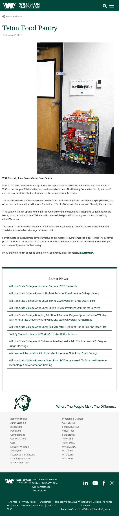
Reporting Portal (18, 418)
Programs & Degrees (72, 418)
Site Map (13, 501)
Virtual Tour (68, 430)
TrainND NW (68, 442)
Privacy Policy (29, 501)
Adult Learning (18, 422)
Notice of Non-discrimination (28, 505)
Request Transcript (19, 462)
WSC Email (67, 450)
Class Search (68, 422)
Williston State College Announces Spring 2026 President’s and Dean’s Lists (52, 300)
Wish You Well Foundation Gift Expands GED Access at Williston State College (53, 353)
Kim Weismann (85, 252)
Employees (16, 450)
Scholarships (68, 434)
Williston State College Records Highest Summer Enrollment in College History (54, 293)
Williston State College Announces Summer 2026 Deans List (43, 286)
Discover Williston (19, 446)
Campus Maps (17, 434)
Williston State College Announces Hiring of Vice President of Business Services (54, 308)
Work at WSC (69, 446)
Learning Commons (20, 458)
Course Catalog (18, 438)
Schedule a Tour (70, 426)
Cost (12, 442)
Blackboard (16, 426)
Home (8, 16)
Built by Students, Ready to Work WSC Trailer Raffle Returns (43, 334)
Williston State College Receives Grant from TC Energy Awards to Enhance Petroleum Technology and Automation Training (58, 362)
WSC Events (68, 454)
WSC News (67, 458)
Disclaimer (45, 501)
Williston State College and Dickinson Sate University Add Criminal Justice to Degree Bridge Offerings (57, 343)
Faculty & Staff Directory (22, 454)
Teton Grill (67, 438)
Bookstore (15, 430)
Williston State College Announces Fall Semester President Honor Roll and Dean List (57, 327)
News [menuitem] (18, 16)
